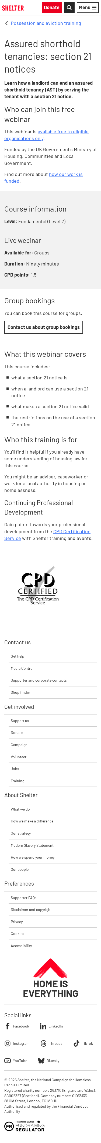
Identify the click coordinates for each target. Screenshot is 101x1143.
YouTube (20, 1060)
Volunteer (18, 756)
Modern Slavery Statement (32, 845)
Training (17, 780)
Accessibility (21, 945)
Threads (55, 1043)
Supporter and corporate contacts (39, 680)
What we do (20, 809)
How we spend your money (32, 857)
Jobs (15, 768)
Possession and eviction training (46, 23)
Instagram (21, 1043)
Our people (20, 869)
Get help (17, 656)
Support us (20, 720)
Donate (17, 732)
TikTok (87, 1043)
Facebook (21, 1026)
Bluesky (53, 1060)
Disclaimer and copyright (31, 909)
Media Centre (21, 668)
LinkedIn (55, 1026)
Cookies (17, 933)
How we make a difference (32, 821)
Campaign (19, 744)
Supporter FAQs (24, 897)
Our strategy (21, 833)
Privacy (17, 921)
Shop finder (20, 692)
